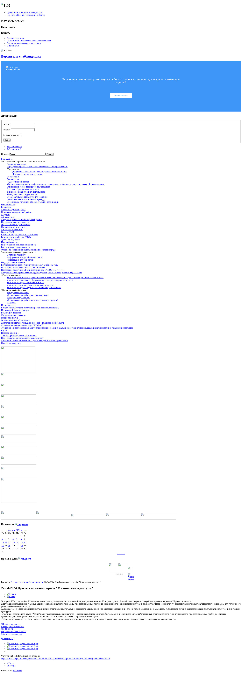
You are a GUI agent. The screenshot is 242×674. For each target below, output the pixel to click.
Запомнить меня (11, 135)
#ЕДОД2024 (7, 629)
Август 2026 (14, 530)
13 (13, 542)
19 (9, 545)
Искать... (5, 154)
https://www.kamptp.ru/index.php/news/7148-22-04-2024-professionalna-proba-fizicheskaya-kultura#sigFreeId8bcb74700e (55, 658)
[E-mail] (11, 596)
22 (22, 545)
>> (25, 530)
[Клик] (21, 524)
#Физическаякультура (11, 634)
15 (22, 542)
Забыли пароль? (14, 146)
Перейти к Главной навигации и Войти (26, 15)
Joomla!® (17, 670)
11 (6, 542)
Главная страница (15, 38)
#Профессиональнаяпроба (13, 631)
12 (9, 542)
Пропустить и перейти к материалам (24, 12)
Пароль (6, 129)
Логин (6, 124)
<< (3, 530)
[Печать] (11, 594)
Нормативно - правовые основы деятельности (29, 40)
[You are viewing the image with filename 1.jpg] (22, 643)
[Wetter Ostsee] (131, 579)
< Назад (10, 663)
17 (3, 545)
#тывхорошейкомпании (12, 626)
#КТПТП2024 (7, 639)
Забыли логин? (14, 149)
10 (3, 542)
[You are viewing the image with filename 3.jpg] (22, 648)
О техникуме (13, 46)
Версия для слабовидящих (21, 56)
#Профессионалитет (10, 624)
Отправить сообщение (121, 95)
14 (17, 542)
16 (25, 542)
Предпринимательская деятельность (24, 43)
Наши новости (36, 582)
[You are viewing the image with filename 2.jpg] (22, 646)
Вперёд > (11, 665)
